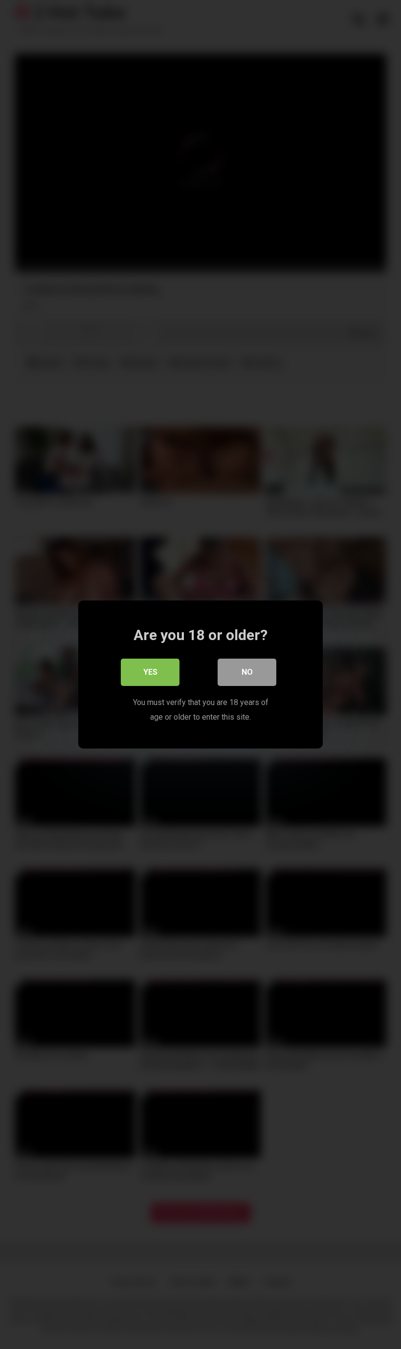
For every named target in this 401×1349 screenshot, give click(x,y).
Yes (150, 672)
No (247, 672)
